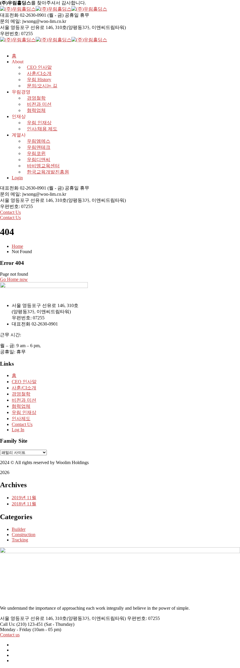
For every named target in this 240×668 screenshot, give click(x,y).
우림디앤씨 (38, 159)
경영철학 (36, 98)
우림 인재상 (39, 122)
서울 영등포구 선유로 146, (27, 27)
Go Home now (14, 279)
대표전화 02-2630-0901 (23, 15)
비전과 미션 (39, 104)
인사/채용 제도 (42, 128)
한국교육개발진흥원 (48, 171)
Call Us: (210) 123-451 (21, 624)
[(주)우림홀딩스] (18, 8)
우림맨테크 (38, 147)
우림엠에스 (38, 141)
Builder (18, 529)
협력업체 (36, 110)
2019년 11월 (24, 497)
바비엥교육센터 (43, 165)
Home (17, 246)
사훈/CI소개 (24, 387)
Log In (18, 429)
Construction (23, 534)
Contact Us (10, 212)
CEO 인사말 (24, 381)
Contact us (10, 634)
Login (17, 177)
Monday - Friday (15, 629)
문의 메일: (10, 21)
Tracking (20, 539)
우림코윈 (36, 153)
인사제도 (21, 418)
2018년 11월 (24, 503)
